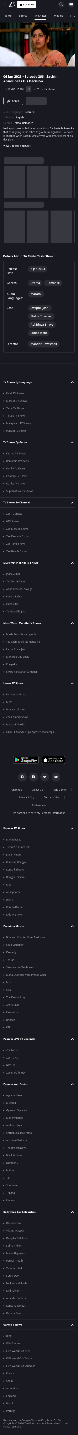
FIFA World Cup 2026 (18, 1351)
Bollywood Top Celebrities (19, 1212)
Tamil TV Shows (15, 408)
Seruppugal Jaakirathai (19, 1133)
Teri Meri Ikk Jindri (16, 611)
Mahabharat (13, 840)
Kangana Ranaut (15, 1306)
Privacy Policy (25, 797)
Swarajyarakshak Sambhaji (21, 672)
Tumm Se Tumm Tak (18, 847)
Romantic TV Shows (17, 461)
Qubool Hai (12, 604)
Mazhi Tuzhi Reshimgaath (21, 634)
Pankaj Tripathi (14, 1261)
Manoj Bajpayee (15, 1253)
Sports (23, 16)
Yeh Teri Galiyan (15, 581)
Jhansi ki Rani (13, 855)
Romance (27, 121)
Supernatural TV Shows (19, 491)
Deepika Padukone (17, 1238)
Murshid (11, 1103)
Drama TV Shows (16, 453)
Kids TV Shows (14, 915)
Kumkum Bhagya (16, 862)
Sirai (8, 990)
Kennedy (11, 952)
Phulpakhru (12, 664)
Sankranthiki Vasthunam (20, 967)
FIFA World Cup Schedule (20, 1366)
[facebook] (20, 777)
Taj (8, 1178)
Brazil (9, 1403)
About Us (36, 790)
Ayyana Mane (14, 1095)
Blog (8, 1336)
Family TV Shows (15, 468)
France (10, 1373)
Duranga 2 (12, 1163)
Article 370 (12, 1005)
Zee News (12, 1050)
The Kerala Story (15, 997)
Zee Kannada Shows (18, 536)
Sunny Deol (12, 1276)
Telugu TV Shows (16, 416)
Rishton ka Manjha (16, 694)
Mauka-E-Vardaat (16, 724)
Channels (15, 790)
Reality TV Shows (16, 483)
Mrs (8, 982)
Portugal (11, 1411)
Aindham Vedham (16, 1140)
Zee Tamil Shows (16, 544)
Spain (9, 1381)
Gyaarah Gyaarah (16, 1110)
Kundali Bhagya (15, 870)
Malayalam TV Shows (18, 423)
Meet (9, 702)
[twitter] (43, 777)
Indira (9, 900)
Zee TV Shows (14, 514)
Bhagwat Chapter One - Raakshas (25, 937)
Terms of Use (50, 797)
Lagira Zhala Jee (15, 649)
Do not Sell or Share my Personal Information (37, 813)
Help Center (58, 790)
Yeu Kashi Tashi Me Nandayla (23, 642)
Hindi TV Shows (15, 393)
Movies (58, 16)
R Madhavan (13, 1223)
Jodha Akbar (13, 574)
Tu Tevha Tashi (13, 87)
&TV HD (10, 1065)
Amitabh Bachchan (17, 1298)
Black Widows (14, 1155)
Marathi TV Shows (16, 401)
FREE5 (74, 16)
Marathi (30, 110)
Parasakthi (12, 1012)
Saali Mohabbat (15, 945)
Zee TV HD (12, 1058)
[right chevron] (8, 181)
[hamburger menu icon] (71, 4)
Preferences (37, 805)
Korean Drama (14, 907)
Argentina (12, 1388)
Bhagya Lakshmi (15, 709)
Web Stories (13, 1343)
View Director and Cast (17, 144)
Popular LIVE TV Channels (19, 1039)
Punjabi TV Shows (16, 431)
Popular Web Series (15, 1084)
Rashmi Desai (14, 1313)
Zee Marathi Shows (17, 529)
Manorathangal (15, 1118)
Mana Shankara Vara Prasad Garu (26, 975)
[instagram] (31, 777)
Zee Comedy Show (17, 717)
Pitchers (11, 1200)
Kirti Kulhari (13, 1291)
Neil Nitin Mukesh (16, 1283)
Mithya (10, 1170)
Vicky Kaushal (14, 1268)
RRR (8, 1027)
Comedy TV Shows (16, 476)
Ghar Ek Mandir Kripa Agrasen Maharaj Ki (30, 732)
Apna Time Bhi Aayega (19, 589)
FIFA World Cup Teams (19, 1358)
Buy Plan (28, 4)
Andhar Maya (14, 1125)
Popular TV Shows (14, 828)
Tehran (10, 960)
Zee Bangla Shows (16, 551)
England (11, 1396)
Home (7, 16)
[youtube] (54, 777)
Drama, (17, 121)
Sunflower (12, 1185)
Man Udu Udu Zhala (17, 657)
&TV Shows (12, 521)
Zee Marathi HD (15, 1073)
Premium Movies (13, 926)
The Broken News (16, 1148)
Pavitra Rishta (14, 596)
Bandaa (10, 1020)
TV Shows (40, 16)
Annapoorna (13, 892)
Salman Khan (13, 1246)
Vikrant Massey (15, 1231)
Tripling (10, 1193)
